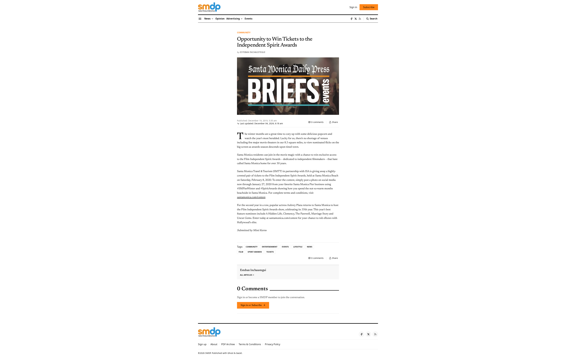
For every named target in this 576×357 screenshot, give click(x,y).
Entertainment (269, 246)
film (241, 252)
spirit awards (255, 252)
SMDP (208, 353)
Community (243, 32)
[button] (233, 18)
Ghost (230, 353)
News (309, 246)
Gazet (239, 353)
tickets (270, 252)
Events (285, 246)
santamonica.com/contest (251, 197)
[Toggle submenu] (212, 19)
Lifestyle (297, 246)
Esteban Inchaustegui (252, 52)
